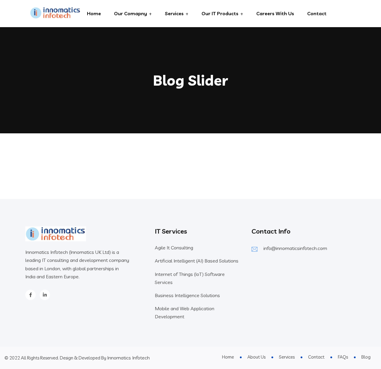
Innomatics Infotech (128, 358)
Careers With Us (275, 13)
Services (174, 13)
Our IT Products (220, 13)
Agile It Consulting (174, 248)
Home (94, 13)
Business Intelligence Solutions (187, 295)
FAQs (343, 357)
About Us (256, 357)
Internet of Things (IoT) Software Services (190, 278)
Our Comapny (130, 13)
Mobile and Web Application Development (184, 312)
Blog (366, 357)
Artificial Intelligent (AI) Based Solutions (196, 261)
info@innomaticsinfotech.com (295, 248)
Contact (317, 13)
